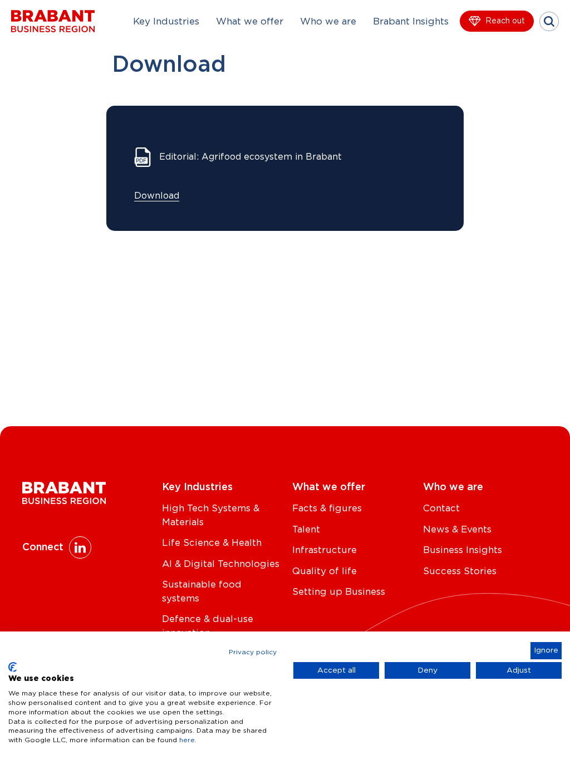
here (187, 740)
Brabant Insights (411, 21)
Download (156, 195)
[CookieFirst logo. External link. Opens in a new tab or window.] (12, 667)
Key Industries (166, 21)
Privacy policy (253, 652)
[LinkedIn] (80, 547)
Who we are (328, 21)
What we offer (249, 21)
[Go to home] (53, 21)
